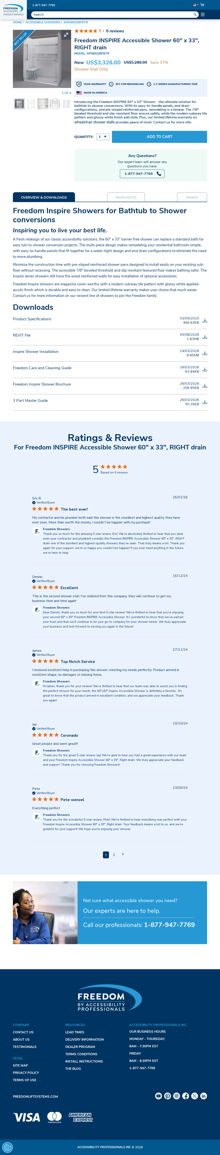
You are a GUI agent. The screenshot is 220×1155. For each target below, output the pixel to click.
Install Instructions (84, 1061)
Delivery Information (84, 1039)
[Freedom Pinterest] (167, 1096)
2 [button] (114, 855)
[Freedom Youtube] (158, 1096)
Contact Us (23, 1032)
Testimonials (25, 1047)
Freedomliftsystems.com (35, 1097)
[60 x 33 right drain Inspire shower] (43, 101)
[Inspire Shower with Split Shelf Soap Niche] (31, 101)
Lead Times (74, 1032)
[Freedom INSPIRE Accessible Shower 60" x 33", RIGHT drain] (19, 102)
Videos (192, 197)
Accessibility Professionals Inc (104, 1147)
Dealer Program (80, 1047)
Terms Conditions (81, 1054)
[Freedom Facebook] (185, 1096)
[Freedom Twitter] (194, 1096)
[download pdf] (205, 320)
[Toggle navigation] (203, 14)
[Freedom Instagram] (176, 1096)
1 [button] (106, 855)
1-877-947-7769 (43, 5)
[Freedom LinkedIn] (203, 1096)
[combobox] (102, 137)
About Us (21, 1039)
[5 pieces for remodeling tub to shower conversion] (54, 101)
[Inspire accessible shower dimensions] (66, 101)
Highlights (126, 197)
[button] (97, 855)
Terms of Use (24, 1080)
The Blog (73, 1069)
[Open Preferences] (7, 1147)
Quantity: (83, 137)
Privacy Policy (26, 1073)
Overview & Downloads (44, 197)
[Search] (195, 14)
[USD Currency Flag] (195, 4)
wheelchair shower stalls (94, 122)
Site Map (20, 1065)
